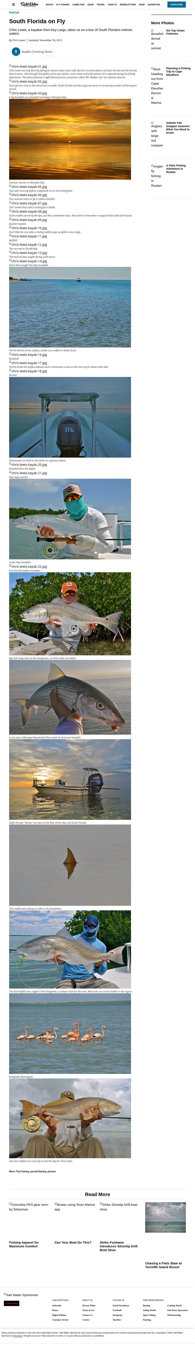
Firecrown (17, 1336)
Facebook (117, 1310)
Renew (55, 1310)
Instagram (117, 1315)
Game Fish (78, 4)
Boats (49, 4)
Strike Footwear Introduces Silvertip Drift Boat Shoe (119, 1246)
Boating (146, 1305)
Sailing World (149, 1310)
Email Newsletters (121, 1305)
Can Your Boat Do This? (73, 1242)
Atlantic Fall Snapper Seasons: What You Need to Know (178, 127)
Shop (142, 4)
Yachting (147, 1320)
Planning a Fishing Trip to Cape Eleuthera (178, 71)
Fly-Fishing (22, 1171)
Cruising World (174, 1305)
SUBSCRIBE (176, 4)
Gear (90, 4)
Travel (101, 4)
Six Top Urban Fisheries (175, 32)
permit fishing (38, 1171)
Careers (85, 1320)
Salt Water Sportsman (177, 1310)
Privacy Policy (89, 1305)
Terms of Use (88, 1310)
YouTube (117, 1320)
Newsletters (128, 4)
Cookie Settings (11, 1303)
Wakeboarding (174, 1315)
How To (112, 4)
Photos (14, 12)
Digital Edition (59, 1315)
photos (52, 1171)
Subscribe (56, 1305)
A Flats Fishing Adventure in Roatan (176, 169)
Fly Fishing (62, 4)
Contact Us (87, 1315)
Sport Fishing (149, 1315)
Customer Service (60, 1320)
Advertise (154, 4)
